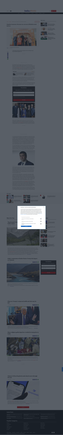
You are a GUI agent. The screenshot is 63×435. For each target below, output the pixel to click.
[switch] (40, 218)
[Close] (44, 207)
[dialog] (31, 217)
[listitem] (31, 217)
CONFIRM (26, 226)
